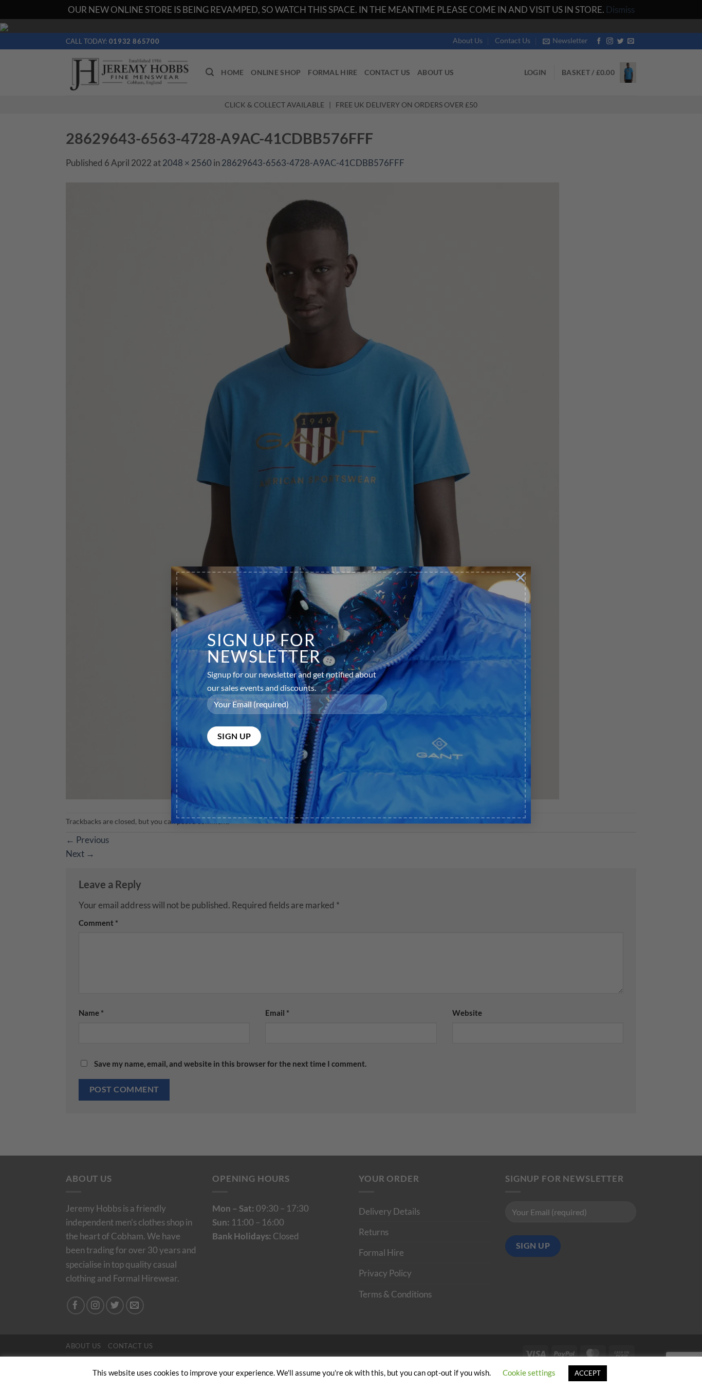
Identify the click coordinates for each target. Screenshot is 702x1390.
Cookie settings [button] (529, 1372)
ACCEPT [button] (588, 1373)
